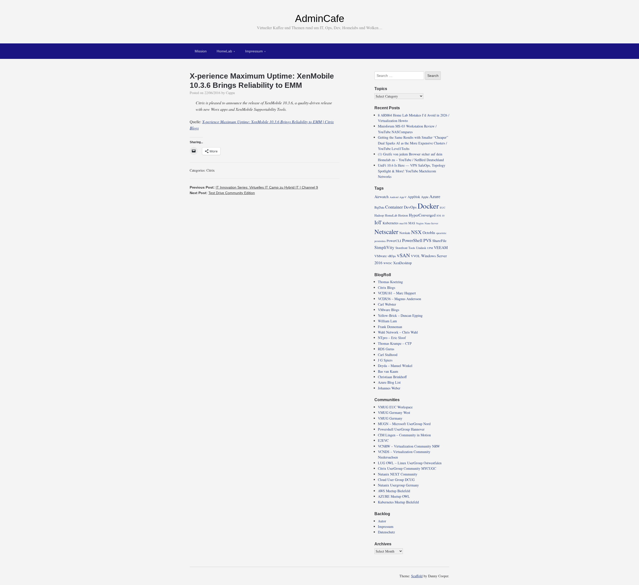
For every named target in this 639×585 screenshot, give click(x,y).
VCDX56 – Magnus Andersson (399, 298)
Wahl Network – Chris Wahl (398, 332)
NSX (416, 232)
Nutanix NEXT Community (397, 474)
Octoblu (429, 232)
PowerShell (412, 240)
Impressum (254, 51)
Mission (201, 51)
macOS (403, 223)
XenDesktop (402, 262)
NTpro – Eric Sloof (392, 337)
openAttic (441, 233)
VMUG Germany (390, 418)
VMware (380, 256)
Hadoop (379, 215)
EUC (442, 207)
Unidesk (421, 248)
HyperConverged (422, 215)
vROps (392, 256)
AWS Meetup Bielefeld (394, 490)
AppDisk (414, 197)
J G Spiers (385, 360)
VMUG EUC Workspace (395, 407)
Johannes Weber (389, 388)
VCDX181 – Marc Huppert (397, 293)
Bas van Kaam (388, 371)
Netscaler (386, 231)
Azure (434, 196)
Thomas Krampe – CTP (395, 343)
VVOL (415, 256)
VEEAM (441, 247)
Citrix (210, 170)
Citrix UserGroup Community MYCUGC (407, 468)
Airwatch (381, 196)
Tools (411, 248)
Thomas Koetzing (390, 281)
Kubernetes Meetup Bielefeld (398, 502)
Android (394, 197)
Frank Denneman (390, 326)
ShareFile (439, 240)
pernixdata (380, 241)
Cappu (230, 92)
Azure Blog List (389, 382)
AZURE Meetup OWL (394, 496)
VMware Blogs (388, 309)
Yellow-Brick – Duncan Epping (400, 315)
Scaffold (417, 576)
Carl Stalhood (387, 354)
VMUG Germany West (394, 412)
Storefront (401, 248)
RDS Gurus (386, 349)
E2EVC (383, 440)
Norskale (404, 233)
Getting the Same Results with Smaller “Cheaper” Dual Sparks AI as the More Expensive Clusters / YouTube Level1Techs (413, 143)
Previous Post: (254, 187)
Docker (428, 206)
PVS (427, 240)
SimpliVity (384, 247)
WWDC (387, 263)
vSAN (403, 255)
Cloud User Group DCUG (396, 479)
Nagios (420, 223)
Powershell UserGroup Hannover (401, 429)
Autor (382, 521)
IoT (378, 222)
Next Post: (222, 193)
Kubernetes (390, 223)
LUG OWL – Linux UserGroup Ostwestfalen (410, 463)
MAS (411, 223)
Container (394, 207)
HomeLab (224, 51)
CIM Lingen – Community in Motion (404, 435)
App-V (403, 197)
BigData (379, 207)
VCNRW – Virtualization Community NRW (409, 446)
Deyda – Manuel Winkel (395, 365)
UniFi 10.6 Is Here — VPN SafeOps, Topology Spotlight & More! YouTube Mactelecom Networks (411, 171)
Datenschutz (386, 532)
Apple (424, 197)
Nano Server (431, 223)
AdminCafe (319, 18)
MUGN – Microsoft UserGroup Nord (404, 423)
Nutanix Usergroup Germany (398, 485)
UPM (430, 248)
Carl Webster (387, 304)
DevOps (410, 207)
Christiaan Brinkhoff (392, 376)
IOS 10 (440, 215)
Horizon (403, 215)
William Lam (387, 321)
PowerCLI (394, 240)
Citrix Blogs (386, 287)
